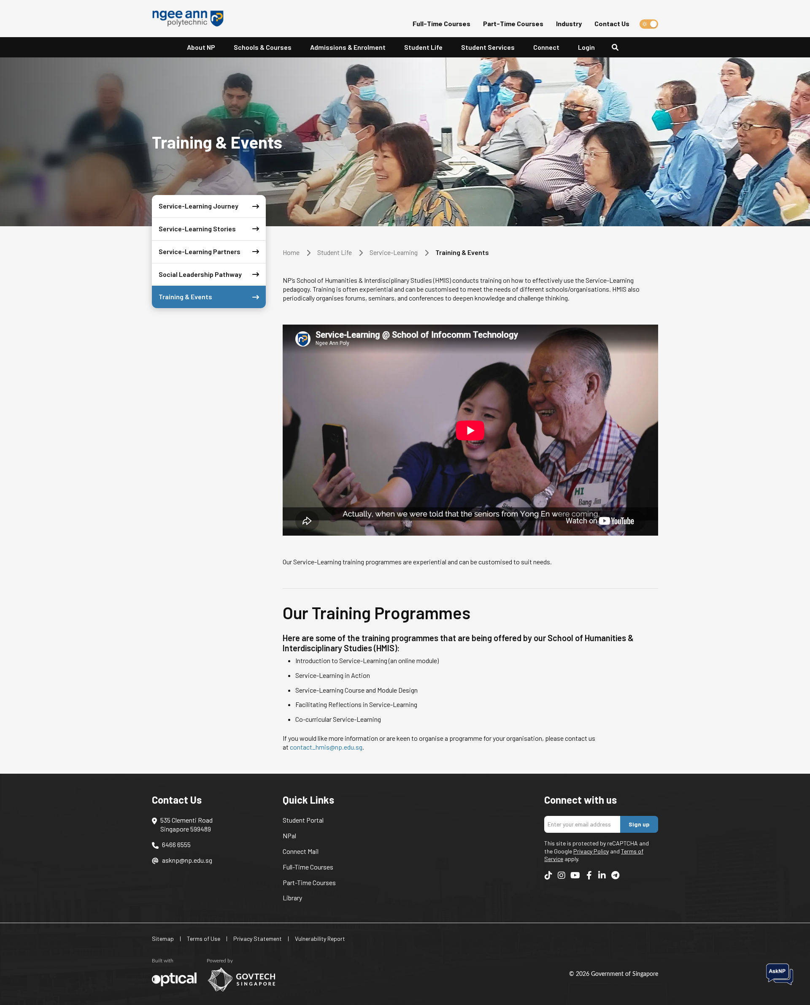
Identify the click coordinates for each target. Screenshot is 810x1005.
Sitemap (163, 938)
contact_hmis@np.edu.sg (326, 747)
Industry (569, 23)
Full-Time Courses (441, 23)
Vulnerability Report (320, 938)
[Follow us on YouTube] (575, 875)
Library (292, 898)
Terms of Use (203, 938)
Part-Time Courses (513, 23)
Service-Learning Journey (198, 206)
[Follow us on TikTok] (548, 875)
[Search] (618, 47)
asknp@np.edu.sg (187, 860)
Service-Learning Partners (199, 251)
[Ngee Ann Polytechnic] (191, 18)
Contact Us (611, 23)
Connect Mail (301, 851)
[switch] (649, 24)
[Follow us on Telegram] (615, 875)
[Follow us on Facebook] (589, 875)
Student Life (423, 47)
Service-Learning (394, 252)
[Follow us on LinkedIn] (602, 875)
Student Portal (303, 820)
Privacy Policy (591, 851)
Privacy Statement (257, 938)
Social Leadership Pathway (200, 274)
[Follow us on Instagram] (561, 875)
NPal (289, 836)
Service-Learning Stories (197, 229)
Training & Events (185, 297)
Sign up (639, 824)
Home (291, 252)
